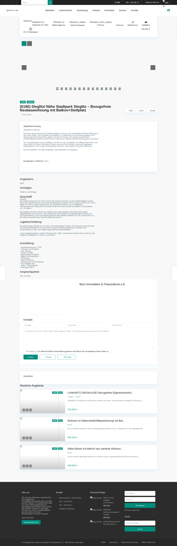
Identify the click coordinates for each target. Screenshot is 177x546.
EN (116, 2)
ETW (99, 25)
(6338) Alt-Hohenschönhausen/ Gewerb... (111, 512)
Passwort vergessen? (132, 510)
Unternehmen (65, 10)
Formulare (109, 10)
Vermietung (82, 10)
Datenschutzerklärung (129, 542)
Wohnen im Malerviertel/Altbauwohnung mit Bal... (96, 420)
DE (119, 2)
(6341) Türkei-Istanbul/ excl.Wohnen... (109, 500)
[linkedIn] (14, 2)
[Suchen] (50, 2)
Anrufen (48, 357)
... (143, 401)
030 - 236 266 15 (132, 2)
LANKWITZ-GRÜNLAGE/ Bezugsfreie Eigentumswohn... (101, 392)
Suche (140, 529)
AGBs (103, 542)
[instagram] (18, 2)
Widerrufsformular (148, 542)
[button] (24, 67)
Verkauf (96, 10)
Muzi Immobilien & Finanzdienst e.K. (102, 284)
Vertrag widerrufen (31, 522)
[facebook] (9, 2)
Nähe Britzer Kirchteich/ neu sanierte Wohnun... (95, 448)
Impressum (113, 542)
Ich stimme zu (67, 351)
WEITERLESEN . (29, 518)
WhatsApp (67, 357)
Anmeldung (140, 505)
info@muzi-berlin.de (66, 509)
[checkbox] (24, 351)
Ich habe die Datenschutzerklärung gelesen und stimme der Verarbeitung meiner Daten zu (73, 351)
